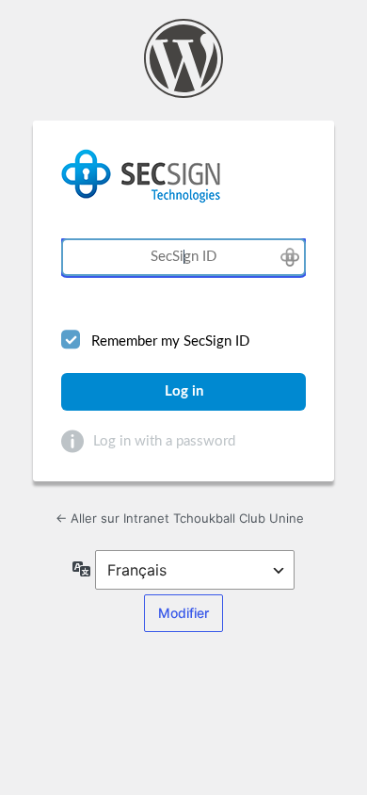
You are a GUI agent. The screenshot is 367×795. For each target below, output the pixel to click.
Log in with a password (164, 441)
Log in (184, 391)
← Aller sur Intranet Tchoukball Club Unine (180, 518)
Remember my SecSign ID (170, 341)
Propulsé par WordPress (183, 58)
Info (72, 441)
